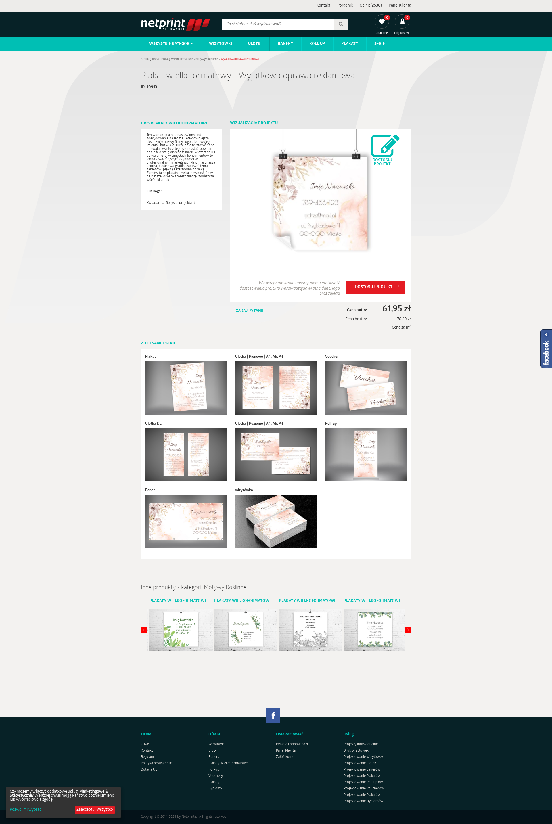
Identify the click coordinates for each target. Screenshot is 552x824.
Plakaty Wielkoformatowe (177, 59)
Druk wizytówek (356, 750)
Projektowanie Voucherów (364, 788)
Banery (285, 44)
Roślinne (213, 59)
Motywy (200, 59)
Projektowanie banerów (362, 769)
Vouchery (215, 776)
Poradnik (345, 5)
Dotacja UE (149, 769)
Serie (379, 44)
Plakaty (349, 44)
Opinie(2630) (371, 5)
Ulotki (255, 44)
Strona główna (150, 59)
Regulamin (149, 757)
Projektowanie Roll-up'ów (363, 782)
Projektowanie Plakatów (362, 776)
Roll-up (317, 44)
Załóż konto (285, 757)
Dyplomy (215, 788)
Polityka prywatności (156, 763)
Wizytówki (220, 44)
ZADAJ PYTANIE (250, 311)
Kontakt (323, 5)
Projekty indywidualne (361, 744)
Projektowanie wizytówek (363, 757)
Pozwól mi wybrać (25, 810)
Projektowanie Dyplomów (363, 801)
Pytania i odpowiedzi (292, 744)
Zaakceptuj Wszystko (94, 810)
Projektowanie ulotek (360, 763)
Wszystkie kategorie (171, 44)
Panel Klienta (400, 5)
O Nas (145, 744)
